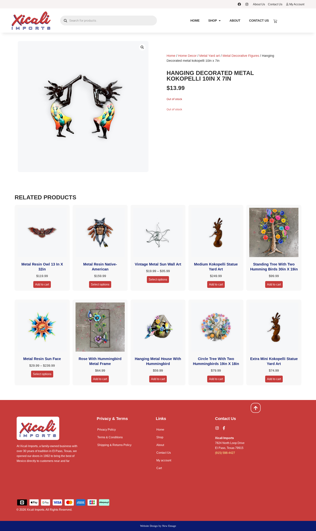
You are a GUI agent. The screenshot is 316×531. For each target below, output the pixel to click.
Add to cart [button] (42, 284)
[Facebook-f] (224, 428)
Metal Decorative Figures (241, 56)
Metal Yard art (209, 56)
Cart (159, 468)
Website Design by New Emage (158, 525)
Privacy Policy (106, 429)
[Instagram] (247, 4)
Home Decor (187, 56)
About (235, 20)
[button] (142, 47)
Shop (212, 20)
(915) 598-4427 (225, 452)
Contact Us (259, 20)
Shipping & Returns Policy (114, 445)
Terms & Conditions (110, 437)
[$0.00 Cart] (275, 21)
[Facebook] (239, 4)
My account (163, 460)
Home (195, 20)
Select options (100, 284)
